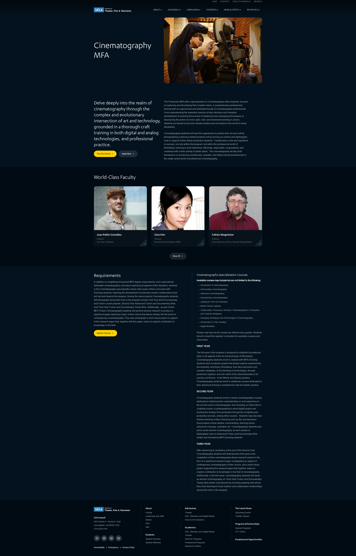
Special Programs (243, 528)
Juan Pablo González (109, 235)
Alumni (149, 520)
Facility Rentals (242, 1)
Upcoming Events (243, 513)
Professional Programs (195, 543)
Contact (224, 1)
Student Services (153, 539)
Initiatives (252, 9)
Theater (188, 513)
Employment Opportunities (248, 539)
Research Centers (193, 546)
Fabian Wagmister (223, 235)
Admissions (193, 9)
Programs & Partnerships (247, 524)
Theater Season (242, 516)
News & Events (231, 9)
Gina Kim (159, 235)
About (156, 9)
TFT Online (240, 532)
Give (214, 1)
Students (211, 9)
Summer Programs (193, 539)
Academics (173, 9)
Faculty (149, 513)
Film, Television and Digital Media (199, 516)
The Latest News (243, 508)
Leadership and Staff (155, 516)
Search (258, 1)
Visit (147, 527)
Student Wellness (153, 543)
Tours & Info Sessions (194, 520)
